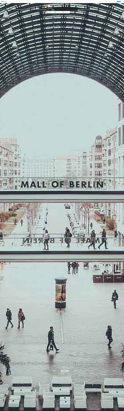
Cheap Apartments (100, 1)
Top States (110, 1)
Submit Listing (118, 1)
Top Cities (106, 1)
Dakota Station (50, 8)
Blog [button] (114, 1)
